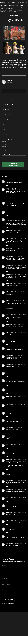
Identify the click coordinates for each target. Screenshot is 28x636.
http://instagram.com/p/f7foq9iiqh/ (14, 318)
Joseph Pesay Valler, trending (7, 139)
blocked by (13, 164)
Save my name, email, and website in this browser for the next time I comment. (14, 595)
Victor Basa (23, 64)
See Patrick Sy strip (5, 144)
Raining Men (4, 129)
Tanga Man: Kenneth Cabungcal (8, 134)
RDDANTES (14, 15)
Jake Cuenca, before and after (8, 99)
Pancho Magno (9, 64)
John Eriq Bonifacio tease (6, 114)
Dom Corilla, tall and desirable (7, 104)
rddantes (9, 80)
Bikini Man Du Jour (5, 124)
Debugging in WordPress (5, 7)
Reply (7, 185)
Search (24, 91)
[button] (2, 15)
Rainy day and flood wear (7, 119)
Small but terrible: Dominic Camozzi (8, 109)
